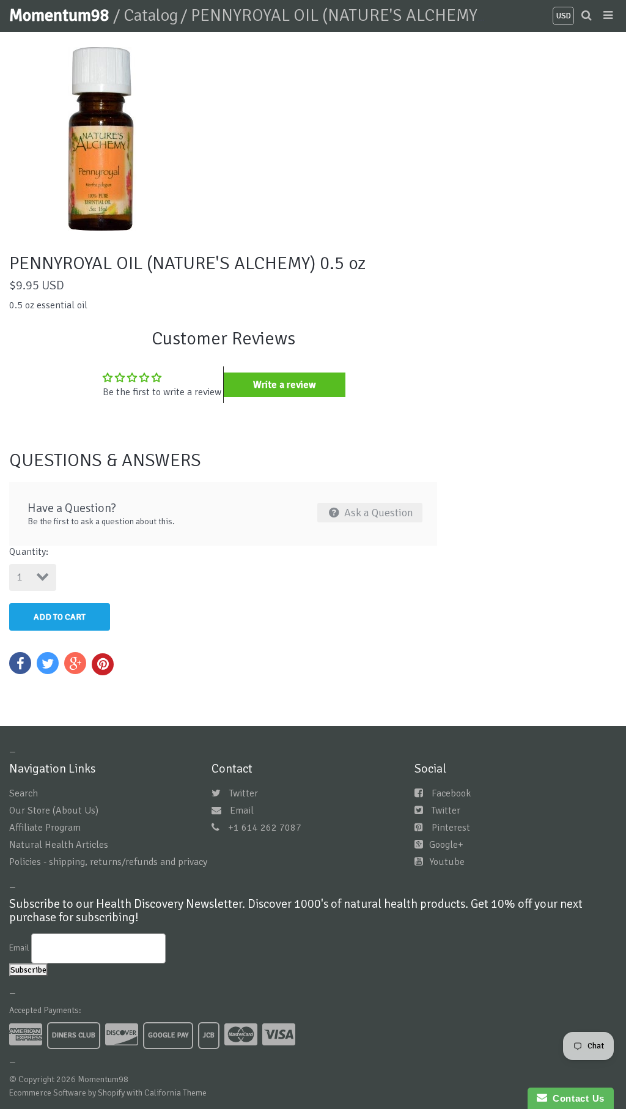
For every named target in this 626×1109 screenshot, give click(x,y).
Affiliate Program (45, 828)
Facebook (451, 793)
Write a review (284, 385)
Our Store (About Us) (53, 810)
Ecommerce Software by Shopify (67, 1093)
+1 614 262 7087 (264, 828)
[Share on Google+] (75, 663)
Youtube (447, 862)
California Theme (175, 1093)
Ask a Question (377, 512)
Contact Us (576, 1098)
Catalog (150, 15)
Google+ (446, 845)
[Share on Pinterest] (103, 664)
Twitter (243, 793)
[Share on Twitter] (48, 663)
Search (23, 793)
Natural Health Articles (58, 845)
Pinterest (451, 828)
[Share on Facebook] (20, 663)
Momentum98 (61, 15)
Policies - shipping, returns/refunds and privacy (108, 862)
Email (242, 810)
